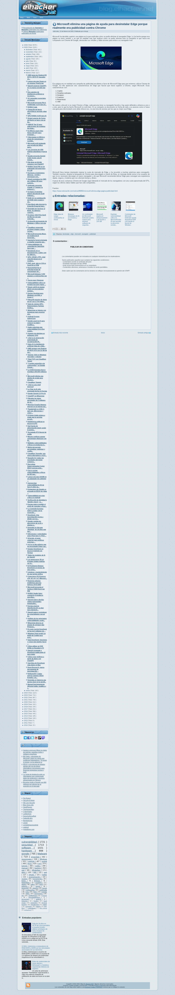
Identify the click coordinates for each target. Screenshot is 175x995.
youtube (25, 879)
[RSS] (28, 985)
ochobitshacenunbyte (30, 825)
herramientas (38, 879)
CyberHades (27, 812)
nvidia (38, 866)
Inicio (103, 333)
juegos (44, 888)
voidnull (26, 827)
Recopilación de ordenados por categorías (34, 29)
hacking (37, 868)
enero (28, 690)
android (31, 861)
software (28, 847)
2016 (26, 711)
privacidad (35, 857)
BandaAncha (27, 821)
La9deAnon (27, 814)
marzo (28, 70)
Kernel (39, 886)
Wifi (35, 872)
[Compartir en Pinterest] (65, 229)
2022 (26, 697)
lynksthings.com (28, 829)
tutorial (25, 866)
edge (72, 234)
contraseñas (30, 890)
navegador (85, 234)
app (45, 872)
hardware (28, 850)
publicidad (93, 234)
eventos (44, 892)
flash (35, 892)
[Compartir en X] (59, 229)
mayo (28, 66)
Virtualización (35, 904)
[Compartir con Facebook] (62, 229)
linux (30, 863)
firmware (38, 881)
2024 (26, 693)
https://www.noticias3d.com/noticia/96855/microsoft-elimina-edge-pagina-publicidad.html (85, 191)
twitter (44, 875)
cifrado (32, 875)
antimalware (32, 908)
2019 (26, 704)
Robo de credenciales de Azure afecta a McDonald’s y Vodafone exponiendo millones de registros (41, 965)
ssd (23, 870)
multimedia (43, 890)
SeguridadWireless (35, 897)
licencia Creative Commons (93, 987)
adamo (38, 906)
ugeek (25, 823)
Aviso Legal (99, 985)
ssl (23, 895)
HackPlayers (27, 807)
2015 (26, 714)
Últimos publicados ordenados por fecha (33, 32)
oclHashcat (27, 910)
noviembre (30, 52)
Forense (44, 895)
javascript (25, 888)
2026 (26, 45)
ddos (24, 872)
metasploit (33, 903)
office (33, 884)
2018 (26, 707)
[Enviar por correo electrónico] (53, 229)
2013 (26, 718)
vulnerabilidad (30, 842)
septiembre (30, 56)
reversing (28, 906)
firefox (24, 881)
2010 (26, 725)
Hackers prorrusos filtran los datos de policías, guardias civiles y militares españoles (35, 752)
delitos (45, 904)
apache (35, 888)
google (26, 853)
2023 (26, 695)
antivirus (25, 886)
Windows (43, 859)
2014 (26, 716)
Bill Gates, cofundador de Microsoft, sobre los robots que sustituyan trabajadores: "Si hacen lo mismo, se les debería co (35, 759)
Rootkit (36, 901)
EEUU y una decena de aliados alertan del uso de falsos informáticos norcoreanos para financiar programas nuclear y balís (34, 768)
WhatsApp (36, 870)
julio (27, 61)
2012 (26, 720)
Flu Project (27, 798)
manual (25, 868)
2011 (26, 723)
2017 (26, 709)
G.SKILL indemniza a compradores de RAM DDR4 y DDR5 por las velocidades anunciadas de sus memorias (36, 948)
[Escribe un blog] (56, 229)
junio (28, 63)
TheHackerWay (28, 809)
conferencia (33, 895)
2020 (26, 702)
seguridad (28, 844)
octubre (29, 54)
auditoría (39, 899)
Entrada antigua (143, 333)
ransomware (27, 859)
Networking (26, 883)
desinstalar (66, 234)
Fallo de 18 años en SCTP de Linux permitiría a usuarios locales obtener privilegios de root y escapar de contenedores (41, 928)
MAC (28, 894)
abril (27, 68)
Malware (42, 853)
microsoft (78, 234)
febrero (28, 73)
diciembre (29, 50)
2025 (26, 47)
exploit (44, 861)
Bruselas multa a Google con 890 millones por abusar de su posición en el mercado (34, 784)
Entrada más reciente (60, 333)
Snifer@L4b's (28, 818)
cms (27, 892)
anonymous (38, 894)
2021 (26, 700)
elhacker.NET (89, 984)
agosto (28, 59)
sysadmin (39, 883)
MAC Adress (43, 908)
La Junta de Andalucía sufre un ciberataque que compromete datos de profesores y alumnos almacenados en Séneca (34, 777)
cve (40, 863)
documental (26, 899)
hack (41, 884)
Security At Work (28, 800)
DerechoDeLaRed (29, 816)
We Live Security (29, 803)
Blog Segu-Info (28, 805)
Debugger (25, 901)
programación (35, 877)
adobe (24, 884)
